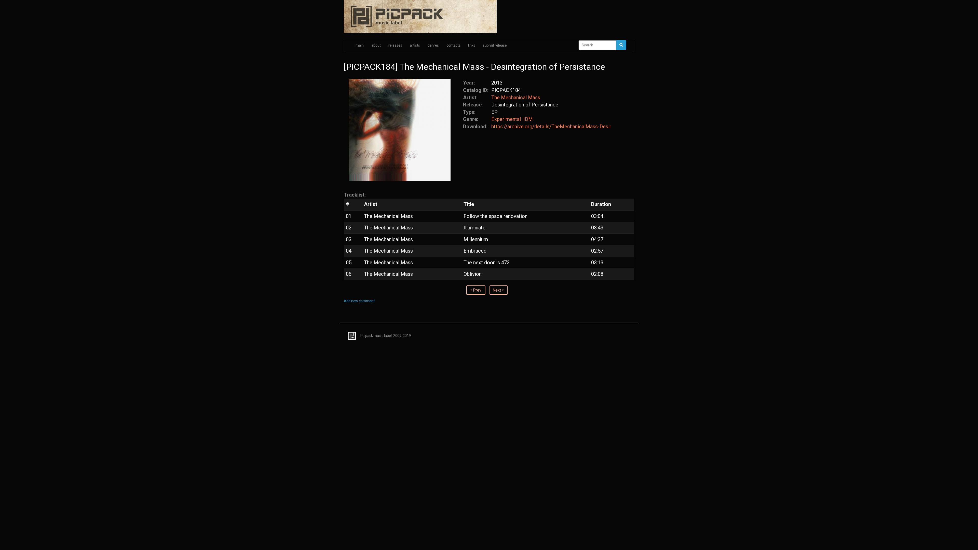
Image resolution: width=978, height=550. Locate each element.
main (360, 45)
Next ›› (499, 290)
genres (433, 45)
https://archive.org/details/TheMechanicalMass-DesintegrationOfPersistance (551, 126)
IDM (528, 119)
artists (415, 45)
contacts (453, 45)
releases (395, 45)
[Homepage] (489, 17)
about (376, 45)
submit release (495, 45)
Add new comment (359, 301)
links (471, 45)
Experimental (506, 119)
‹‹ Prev (475, 290)
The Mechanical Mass (515, 97)
